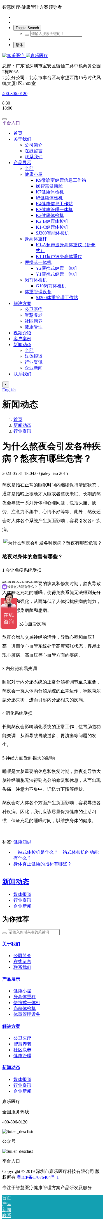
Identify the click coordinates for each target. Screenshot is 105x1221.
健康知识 (22, 841)
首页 (17, 133)
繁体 (19, 45)
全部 (29, 168)
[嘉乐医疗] (52, 56)
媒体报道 (22, 894)
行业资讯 (22, 431)
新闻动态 (22, 425)
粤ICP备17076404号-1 (38, 1177)
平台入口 (11, 122)
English (9, 389)
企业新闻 (22, 906)
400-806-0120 (14, 93)
